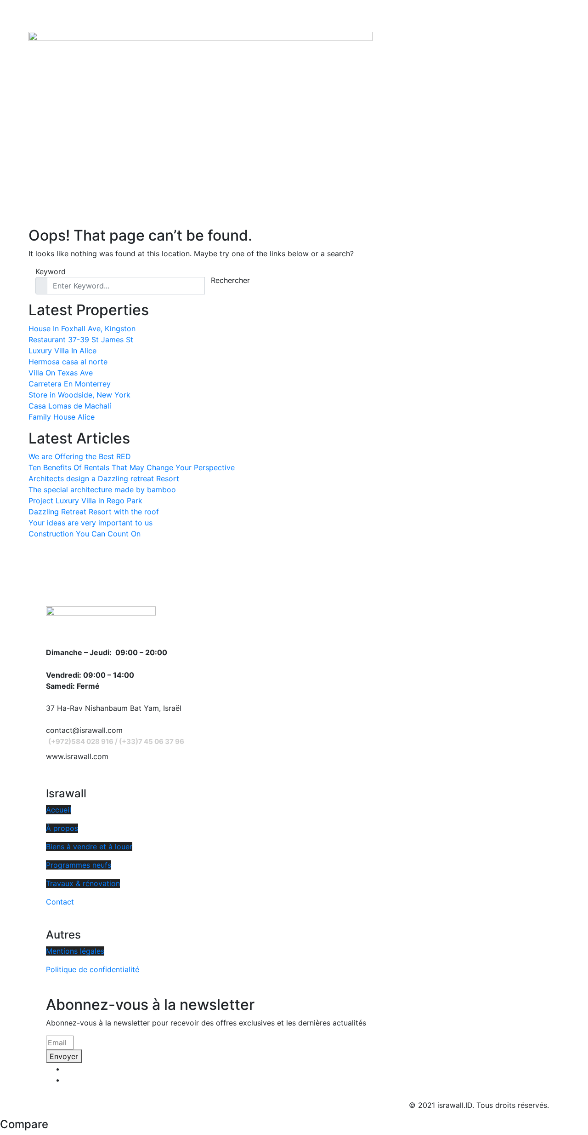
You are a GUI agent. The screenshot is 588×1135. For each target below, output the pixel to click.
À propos (62, 828)
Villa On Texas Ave (60, 372)
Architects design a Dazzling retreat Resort (103, 478)
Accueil (58, 809)
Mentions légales (75, 951)
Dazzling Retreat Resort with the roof (93, 511)
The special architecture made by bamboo (102, 489)
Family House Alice (61, 416)
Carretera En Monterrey (69, 383)
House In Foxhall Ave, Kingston (82, 328)
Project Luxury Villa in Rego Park (85, 500)
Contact (60, 901)
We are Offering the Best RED (79, 456)
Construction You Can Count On (84, 533)
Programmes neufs (78, 865)
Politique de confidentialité (92, 969)
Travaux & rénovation (83, 883)
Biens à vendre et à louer (89, 846)
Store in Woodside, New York (79, 394)
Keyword (50, 271)
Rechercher (230, 280)
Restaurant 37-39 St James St (80, 339)
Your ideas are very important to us (90, 522)
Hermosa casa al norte (67, 361)
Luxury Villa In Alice (62, 350)
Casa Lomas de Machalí (69, 405)
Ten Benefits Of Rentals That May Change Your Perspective (131, 467)
